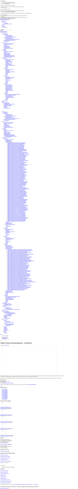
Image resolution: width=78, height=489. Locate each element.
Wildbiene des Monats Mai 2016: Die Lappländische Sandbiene (17, 218)
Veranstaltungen (4, 302)
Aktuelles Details (8, 307)
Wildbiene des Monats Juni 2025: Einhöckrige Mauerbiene (16, 147)
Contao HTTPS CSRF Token (5, 3)
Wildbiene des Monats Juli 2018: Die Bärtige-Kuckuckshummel (17, 203)
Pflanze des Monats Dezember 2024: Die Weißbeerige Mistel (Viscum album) (19, 259)
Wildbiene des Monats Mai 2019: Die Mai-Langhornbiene (16, 198)
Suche (5, 331)
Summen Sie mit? (4, 112)
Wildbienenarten (8, 140)
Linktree (5, 128)
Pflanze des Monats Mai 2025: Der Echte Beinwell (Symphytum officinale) (18, 255)
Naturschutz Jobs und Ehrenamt (8, 127)
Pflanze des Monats (8, 248)
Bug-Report (5, 332)
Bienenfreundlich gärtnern (7, 116)
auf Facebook (5, 456)
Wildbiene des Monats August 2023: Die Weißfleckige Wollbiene (17, 165)
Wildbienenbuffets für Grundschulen (9, 134)
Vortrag (8, 345)
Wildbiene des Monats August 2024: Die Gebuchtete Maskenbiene (17, 155)
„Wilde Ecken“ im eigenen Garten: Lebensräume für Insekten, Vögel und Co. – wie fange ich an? (6, 408)
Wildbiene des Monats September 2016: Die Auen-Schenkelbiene (17, 215)
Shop (3, 310)
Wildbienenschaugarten (7, 133)
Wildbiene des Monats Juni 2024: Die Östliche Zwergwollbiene (17, 157)
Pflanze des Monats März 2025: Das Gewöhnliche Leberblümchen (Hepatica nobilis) (20, 256)
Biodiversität (6, 295)
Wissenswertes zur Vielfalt (9, 299)
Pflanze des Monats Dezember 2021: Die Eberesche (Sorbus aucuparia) (18, 288)
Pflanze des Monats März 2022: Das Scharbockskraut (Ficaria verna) (17, 285)
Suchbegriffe (2, 29)
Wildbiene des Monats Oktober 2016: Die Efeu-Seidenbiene (16, 214)
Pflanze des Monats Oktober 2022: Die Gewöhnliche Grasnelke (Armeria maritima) (19, 280)
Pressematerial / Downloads (10, 322)
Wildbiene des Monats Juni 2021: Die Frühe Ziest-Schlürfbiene (17, 184)
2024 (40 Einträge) (5, 391)
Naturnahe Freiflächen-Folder (4, 473)
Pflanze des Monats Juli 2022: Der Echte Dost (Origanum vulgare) (17, 282)
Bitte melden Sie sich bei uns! (4, 488)
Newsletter (5, 329)
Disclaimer (5, 19)
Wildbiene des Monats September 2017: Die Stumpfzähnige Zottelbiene (18, 208)
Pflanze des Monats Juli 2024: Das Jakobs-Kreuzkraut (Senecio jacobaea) (18, 263)
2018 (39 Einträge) (5, 396)
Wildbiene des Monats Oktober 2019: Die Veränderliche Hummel (17, 194)
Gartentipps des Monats (9, 290)
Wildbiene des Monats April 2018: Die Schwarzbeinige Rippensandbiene (18, 205)
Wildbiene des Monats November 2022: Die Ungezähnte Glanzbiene (17, 172)
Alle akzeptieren (9, 18)
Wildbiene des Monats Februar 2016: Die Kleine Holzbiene (16, 221)
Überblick (5, 129)
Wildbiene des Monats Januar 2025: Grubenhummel (15, 151)
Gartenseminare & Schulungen (8, 130)
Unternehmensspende (7, 318)
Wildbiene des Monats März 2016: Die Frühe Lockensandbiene (17, 220)
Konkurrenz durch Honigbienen (10, 224)
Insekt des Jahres (8, 241)
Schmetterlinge (8, 239)
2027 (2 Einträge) (4, 389)
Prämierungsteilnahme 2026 (10, 324)
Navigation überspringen (3, 32)
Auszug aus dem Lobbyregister (4, 451)
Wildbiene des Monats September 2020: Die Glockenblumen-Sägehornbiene (18, 188)
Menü (1, 334)
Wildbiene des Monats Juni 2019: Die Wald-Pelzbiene (15, 197)
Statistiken (2, 11)
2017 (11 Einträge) (4, 397)
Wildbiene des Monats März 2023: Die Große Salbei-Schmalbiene (17, 169)
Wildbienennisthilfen (9, 223)
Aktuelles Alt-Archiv (9, 308)
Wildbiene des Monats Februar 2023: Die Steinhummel (15, 170)
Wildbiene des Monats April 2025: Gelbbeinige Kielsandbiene (16, 149)
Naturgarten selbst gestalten (10, 117)
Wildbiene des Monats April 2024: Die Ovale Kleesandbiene (16, 158)
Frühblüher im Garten (9, 291)
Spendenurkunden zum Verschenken (9, 312)
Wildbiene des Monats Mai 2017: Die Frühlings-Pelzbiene (16, 211)
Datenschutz (8, 19)
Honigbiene (5, 228)
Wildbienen (5, 138)
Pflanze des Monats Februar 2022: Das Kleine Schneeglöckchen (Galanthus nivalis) (19, 286)
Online (6, 345)
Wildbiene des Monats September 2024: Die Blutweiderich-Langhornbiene (18, 154)
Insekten (5, 236)
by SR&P (36, 484)
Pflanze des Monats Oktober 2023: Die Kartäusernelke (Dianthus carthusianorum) (19, 270)
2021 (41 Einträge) (5, 394)
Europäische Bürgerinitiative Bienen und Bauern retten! (12, 309)
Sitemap (1, 462)
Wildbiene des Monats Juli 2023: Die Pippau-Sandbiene (15, 166)
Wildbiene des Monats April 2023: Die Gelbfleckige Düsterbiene (17, 168)
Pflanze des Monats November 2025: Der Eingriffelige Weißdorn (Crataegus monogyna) (20, 250)
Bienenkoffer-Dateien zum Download (11, 136)
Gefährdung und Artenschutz (10, 298)
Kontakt (16, 484)
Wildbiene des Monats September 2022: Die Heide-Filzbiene (16, 174)
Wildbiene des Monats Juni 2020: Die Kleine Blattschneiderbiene (17, 191)
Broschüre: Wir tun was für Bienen (5, 482)
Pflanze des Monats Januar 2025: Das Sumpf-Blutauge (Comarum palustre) (18, 258)
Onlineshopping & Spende (8, 315)
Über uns (3, 121)
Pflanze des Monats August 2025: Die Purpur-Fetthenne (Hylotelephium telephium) (19, 252)
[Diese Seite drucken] (0, 340)
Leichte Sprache (6, 330)
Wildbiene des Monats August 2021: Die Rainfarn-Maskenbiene (17, 183)
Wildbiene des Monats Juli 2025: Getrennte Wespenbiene (16, 146)
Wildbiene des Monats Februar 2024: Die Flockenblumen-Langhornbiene (18, 160)
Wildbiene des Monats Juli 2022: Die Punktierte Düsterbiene (16, 175)
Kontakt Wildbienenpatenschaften (10, 313)
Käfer (6, 240)
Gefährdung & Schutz (9, 222)
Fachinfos (3, 137)
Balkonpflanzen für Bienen (9, 292)
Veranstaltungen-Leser (7, 305)
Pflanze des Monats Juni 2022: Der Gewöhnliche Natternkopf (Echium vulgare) (19, 283)
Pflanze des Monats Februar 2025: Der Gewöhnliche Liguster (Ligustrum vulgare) (19, 257)
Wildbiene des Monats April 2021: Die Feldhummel (15, 186)
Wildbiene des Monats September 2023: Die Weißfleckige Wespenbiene (18, 164)
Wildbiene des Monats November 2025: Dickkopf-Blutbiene (16, 143)
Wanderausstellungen (7, 132)
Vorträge (5, 131)
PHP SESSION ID (4, 7)
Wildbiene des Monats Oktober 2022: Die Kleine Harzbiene (16, 173)
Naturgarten (5, 244)
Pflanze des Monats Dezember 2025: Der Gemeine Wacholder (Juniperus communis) (20, 249)
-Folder (4, 470)
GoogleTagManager (4, 14)
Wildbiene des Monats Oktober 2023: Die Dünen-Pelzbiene (16, 163)
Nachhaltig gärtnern (8, 246)
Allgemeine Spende (7, 311)
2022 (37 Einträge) (5, 393)
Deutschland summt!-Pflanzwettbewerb (9, 119)
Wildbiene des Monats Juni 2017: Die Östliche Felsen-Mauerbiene (17, 210)
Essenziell (2, 2)
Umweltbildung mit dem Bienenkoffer (9, 135)
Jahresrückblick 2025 (3, 478)
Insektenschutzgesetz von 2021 (10, 238)
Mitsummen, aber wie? (9, 114)
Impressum (1, 19)
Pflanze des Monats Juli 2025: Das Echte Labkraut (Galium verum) (17, 253)
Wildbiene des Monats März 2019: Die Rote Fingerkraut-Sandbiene (17, 200)
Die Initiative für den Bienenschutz (9, 122)
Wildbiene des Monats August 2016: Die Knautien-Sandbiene (16, 216)
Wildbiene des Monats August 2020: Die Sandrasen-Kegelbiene (17, 189)
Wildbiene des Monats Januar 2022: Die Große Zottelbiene (16, 180)
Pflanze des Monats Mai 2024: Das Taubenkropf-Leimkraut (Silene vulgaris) (18, 264)
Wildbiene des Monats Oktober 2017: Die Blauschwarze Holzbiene (17, 207)
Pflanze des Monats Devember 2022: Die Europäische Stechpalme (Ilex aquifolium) (19, 278)
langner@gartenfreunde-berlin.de (31, 384)
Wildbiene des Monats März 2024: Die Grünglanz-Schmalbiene (17, 159)
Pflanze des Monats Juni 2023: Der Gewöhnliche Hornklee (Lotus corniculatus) (19, 273)
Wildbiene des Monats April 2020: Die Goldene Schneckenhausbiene (17, 192)
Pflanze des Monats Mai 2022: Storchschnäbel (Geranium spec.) (17, 284)
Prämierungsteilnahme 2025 (10, 323)
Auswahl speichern (3, 18)
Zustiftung (5, 316)
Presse (5, 320)
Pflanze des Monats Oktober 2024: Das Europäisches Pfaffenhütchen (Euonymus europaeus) (21, 260)
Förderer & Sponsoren (7, 126)
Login (13, 484)
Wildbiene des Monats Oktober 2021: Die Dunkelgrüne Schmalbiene (17, 181)
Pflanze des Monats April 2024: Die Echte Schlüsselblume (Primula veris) (18, 265)
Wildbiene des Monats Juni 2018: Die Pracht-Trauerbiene (16, 204)
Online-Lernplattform (9, 247)
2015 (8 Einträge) (4, 399)
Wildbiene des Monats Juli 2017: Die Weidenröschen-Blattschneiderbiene (18, 209)
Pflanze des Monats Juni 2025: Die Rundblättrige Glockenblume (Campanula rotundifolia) (20, 254)
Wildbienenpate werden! (3, 459)
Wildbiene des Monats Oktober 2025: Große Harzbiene (15, 144)
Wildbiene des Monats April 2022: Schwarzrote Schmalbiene (16, 178)
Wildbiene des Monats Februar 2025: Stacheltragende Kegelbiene (17, 150)
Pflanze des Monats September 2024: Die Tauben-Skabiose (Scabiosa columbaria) (19, 261)
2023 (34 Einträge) (5, 392)
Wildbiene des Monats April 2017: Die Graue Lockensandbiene (17, 212)
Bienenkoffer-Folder (3, 476)
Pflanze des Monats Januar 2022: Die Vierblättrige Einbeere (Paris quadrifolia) (19, 287)
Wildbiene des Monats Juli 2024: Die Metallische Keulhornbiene (17, 156)
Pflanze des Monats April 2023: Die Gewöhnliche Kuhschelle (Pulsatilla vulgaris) (19, 275)
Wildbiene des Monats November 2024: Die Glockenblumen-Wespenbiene (18, 153)
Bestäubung (7, 237)
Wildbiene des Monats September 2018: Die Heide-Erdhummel (17, 201)
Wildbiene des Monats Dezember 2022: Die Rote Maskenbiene (17, 171)
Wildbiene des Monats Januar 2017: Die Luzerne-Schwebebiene (17, 213)
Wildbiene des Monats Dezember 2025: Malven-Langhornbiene (17, 142)
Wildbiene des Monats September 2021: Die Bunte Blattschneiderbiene (18, 182)
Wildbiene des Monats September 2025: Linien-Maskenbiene (16, 145)
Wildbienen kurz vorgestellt (10, 139)
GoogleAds (3, 16)
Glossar (7, 225)
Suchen (2, 30)
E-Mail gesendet (10, 314)
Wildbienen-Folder (3, 475)
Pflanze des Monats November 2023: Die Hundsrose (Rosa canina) (17, 269)
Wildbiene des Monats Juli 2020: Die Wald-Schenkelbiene (16, 190)
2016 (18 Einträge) (5, 398)
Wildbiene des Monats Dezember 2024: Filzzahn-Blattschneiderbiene (17, 152)
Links (6, 120)
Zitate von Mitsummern (9, 115)
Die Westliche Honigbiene (9, 229)
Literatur (7, 226)
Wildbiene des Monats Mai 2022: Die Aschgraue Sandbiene (16, 177)
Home (3, 111)
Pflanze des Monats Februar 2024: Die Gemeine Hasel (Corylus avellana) (18, 267)
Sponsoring (5, 317)
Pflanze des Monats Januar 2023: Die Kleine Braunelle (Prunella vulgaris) (18, 277)
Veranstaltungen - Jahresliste (8, 304)
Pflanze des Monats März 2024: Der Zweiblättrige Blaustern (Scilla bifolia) (18, 266)
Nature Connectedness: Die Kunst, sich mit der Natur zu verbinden (6, 422)
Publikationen (6, 319)
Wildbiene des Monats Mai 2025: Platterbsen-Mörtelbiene (16, 148)
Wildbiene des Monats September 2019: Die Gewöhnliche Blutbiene (17, 195)
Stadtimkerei (7, 230)
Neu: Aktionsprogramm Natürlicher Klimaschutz (13, 296)
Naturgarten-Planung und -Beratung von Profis (12, 118)
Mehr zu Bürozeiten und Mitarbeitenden (6, 444)
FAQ (4, 326)
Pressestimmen (8, 321)
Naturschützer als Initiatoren (8, 123)
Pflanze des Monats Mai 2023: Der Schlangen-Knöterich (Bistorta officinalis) (19, 274)
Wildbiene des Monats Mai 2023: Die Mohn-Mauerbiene (16, 167)
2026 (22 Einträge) (5, 390)
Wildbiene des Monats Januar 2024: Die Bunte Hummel (16, 161)
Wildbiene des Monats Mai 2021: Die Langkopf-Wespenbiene (16, 185)
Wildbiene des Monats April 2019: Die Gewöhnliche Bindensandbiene (18, 199)
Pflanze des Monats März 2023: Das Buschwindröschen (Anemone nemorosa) (19, 276)
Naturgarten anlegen (9, 245)
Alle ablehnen (13, 18)
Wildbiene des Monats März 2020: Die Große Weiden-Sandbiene (17, 193)
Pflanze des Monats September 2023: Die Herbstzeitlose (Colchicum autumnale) (19, 271)
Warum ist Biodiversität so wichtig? (11, 297)
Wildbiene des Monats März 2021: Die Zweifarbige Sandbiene (16, 187)
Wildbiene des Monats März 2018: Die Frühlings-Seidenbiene (16, 206)
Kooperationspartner (7, 125)
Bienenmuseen (8, 232)
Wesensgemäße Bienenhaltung (10, 231)
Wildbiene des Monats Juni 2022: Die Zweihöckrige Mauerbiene (17, 176)
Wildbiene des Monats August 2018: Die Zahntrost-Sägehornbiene (17, 202)
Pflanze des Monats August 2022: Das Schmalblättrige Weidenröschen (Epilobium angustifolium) (21, 281)
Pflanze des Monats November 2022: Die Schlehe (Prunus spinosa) (17, 279)
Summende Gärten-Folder (4, 472)
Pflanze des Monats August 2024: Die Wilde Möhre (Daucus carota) (17, 262)
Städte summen (6, 113)
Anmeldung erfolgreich (7, 303)
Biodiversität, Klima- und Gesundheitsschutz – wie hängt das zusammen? (6, 435)
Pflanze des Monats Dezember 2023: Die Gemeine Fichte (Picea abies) (18, 268)
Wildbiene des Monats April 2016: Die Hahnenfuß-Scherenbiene (17, 219)
